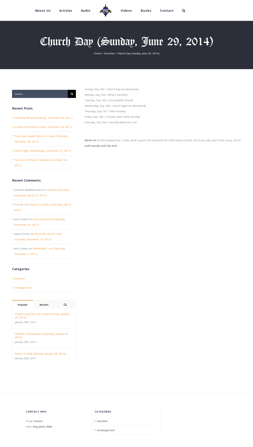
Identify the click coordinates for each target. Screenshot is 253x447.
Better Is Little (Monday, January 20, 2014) (40, 353)
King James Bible (42, 426)
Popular (23, 304)
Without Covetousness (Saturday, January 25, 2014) (41, 335)
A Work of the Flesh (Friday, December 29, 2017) (43, 127)
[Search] (173, 10)
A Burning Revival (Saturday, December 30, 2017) (43, 117)
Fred (17, 204)
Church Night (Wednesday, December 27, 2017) (42, 150)
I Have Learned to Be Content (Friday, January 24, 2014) (42, 315)
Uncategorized (23, 287)
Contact (38, 421)
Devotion (19, 278)
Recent (44, 304)
